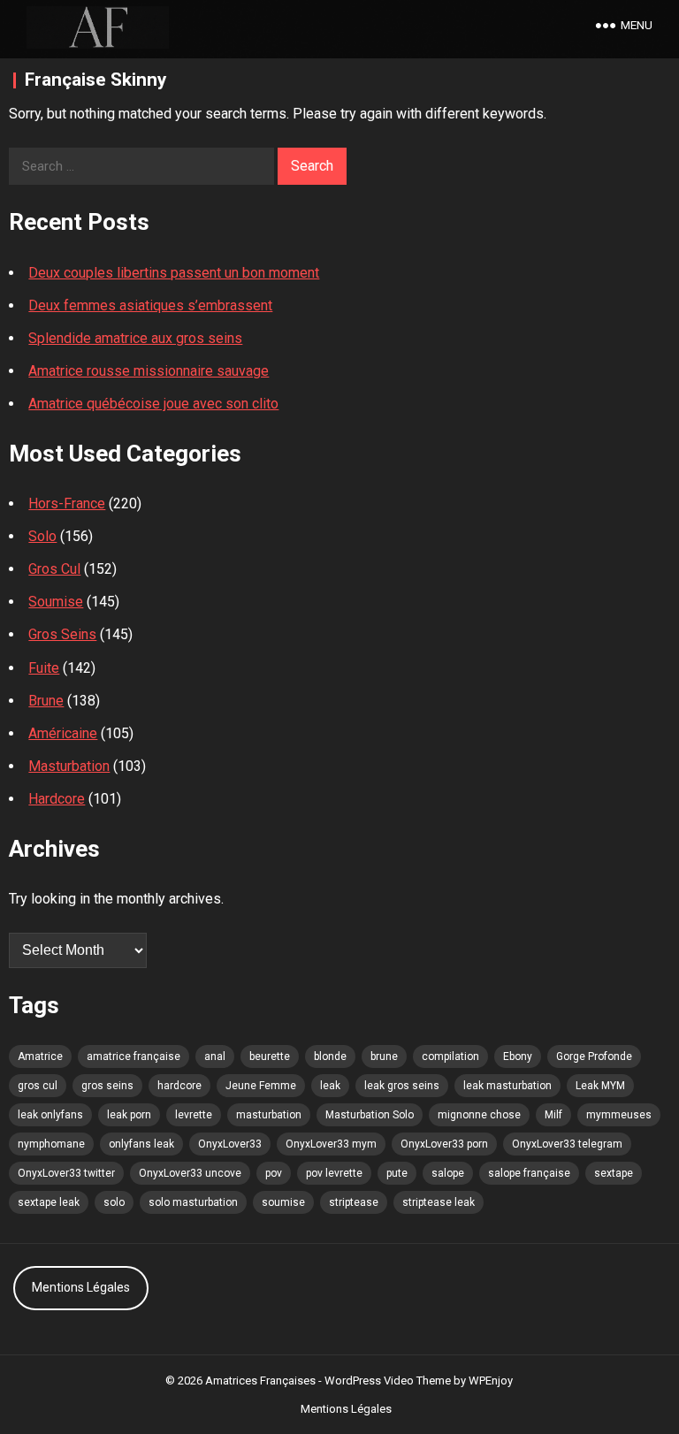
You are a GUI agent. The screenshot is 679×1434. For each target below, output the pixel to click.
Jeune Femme (260, 1085)
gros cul (37, 1085)
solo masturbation (193, 1202)
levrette (193, 1115)
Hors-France (66, 503)
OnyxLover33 (230, 1144)
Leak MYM (600, 1085)
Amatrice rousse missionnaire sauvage (148, 370)
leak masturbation (507, 1085)
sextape (613, 1173)
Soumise (55, 601)
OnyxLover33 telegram (567, 1144)
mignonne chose (479, 1115)
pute (397, 1173)
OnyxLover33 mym (331, 1144)
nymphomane (51, 1144)
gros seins (107, 1085)
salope (447, 1173)
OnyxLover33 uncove (190, 1173)
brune (384, 1056)
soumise (283, 1202)
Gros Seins (62, 634)
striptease (353, 1202)
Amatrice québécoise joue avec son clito (153, 403)
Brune (46, 700)
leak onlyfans (50, 1115)
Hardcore (56, 798)
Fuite (43, 668)
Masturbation (69, 766)
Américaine (62, 733)
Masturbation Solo (369, 1115)
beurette (269, 1056)
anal (214, 1056)
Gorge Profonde (594, 1056)
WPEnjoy (491, 1380)
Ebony (517, 1056)
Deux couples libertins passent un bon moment (173, 272)
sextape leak (49, 1202)
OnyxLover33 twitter (66, 1173)
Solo (42, 536)
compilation (450, 1056)
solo (114, 1202)
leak (330, 1085)
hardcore (179, 1085)
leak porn (129, 1115)
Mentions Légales (81, 1287)
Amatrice (40, 1056)
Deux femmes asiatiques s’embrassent (150, 305)
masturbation (268, 1115)
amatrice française (133, 1056)
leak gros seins (401, 1085)
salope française (529, 1173)
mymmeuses (619, 1115)
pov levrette (334, 1173)
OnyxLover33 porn (444, 1144)
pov (273, 1173)
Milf (553, 1115)
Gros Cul (54, 569)
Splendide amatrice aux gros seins (135, 338)
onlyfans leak (141, 1144)
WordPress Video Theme (387, 1380)
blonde (330, 1056)
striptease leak (438, 1202)
